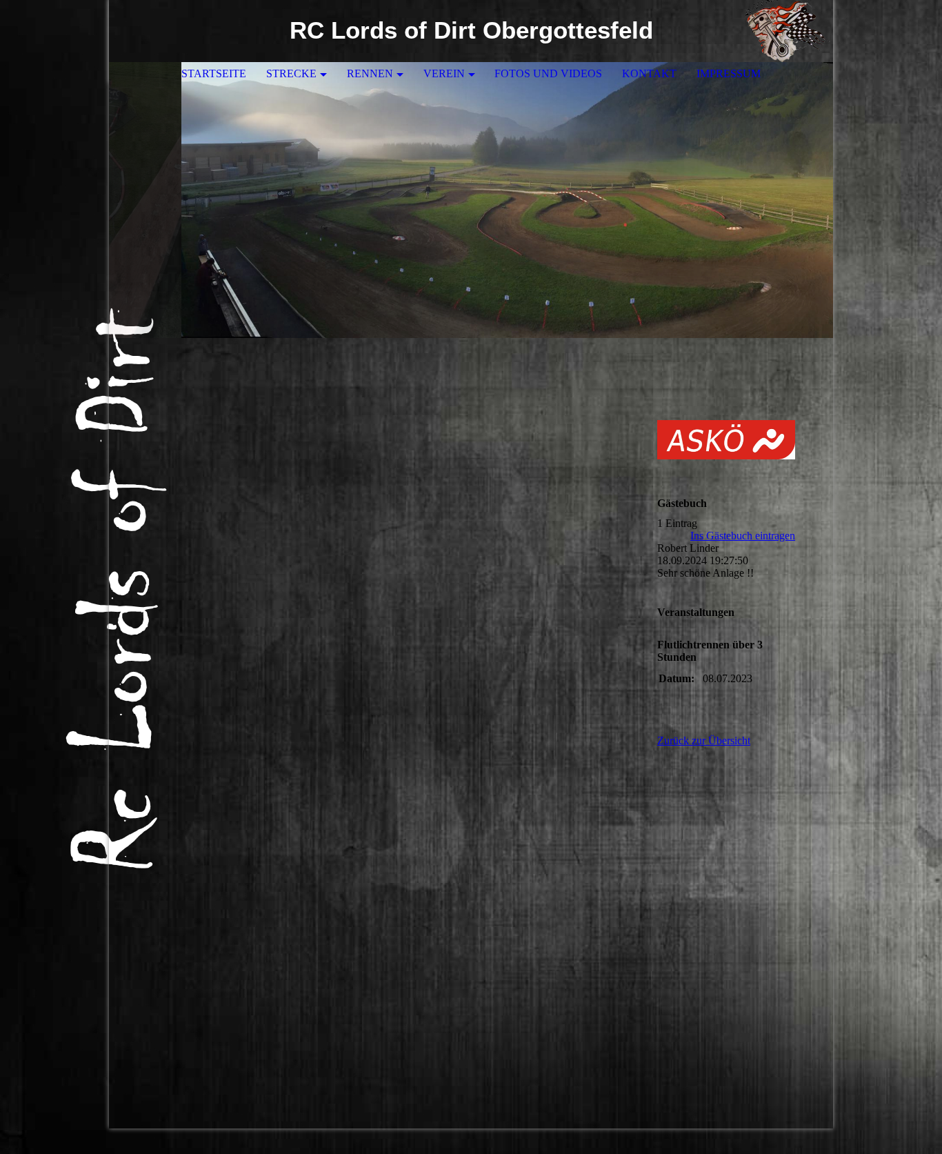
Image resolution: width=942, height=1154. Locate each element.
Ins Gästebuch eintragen (742, 535)
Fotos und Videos (548, 73)
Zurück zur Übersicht (703, 740)
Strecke (291, 73)
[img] (781, 31)
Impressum (729, 73)
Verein (444, 73)
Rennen (370, 73)
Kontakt (649, 73)
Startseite (213, 73)
